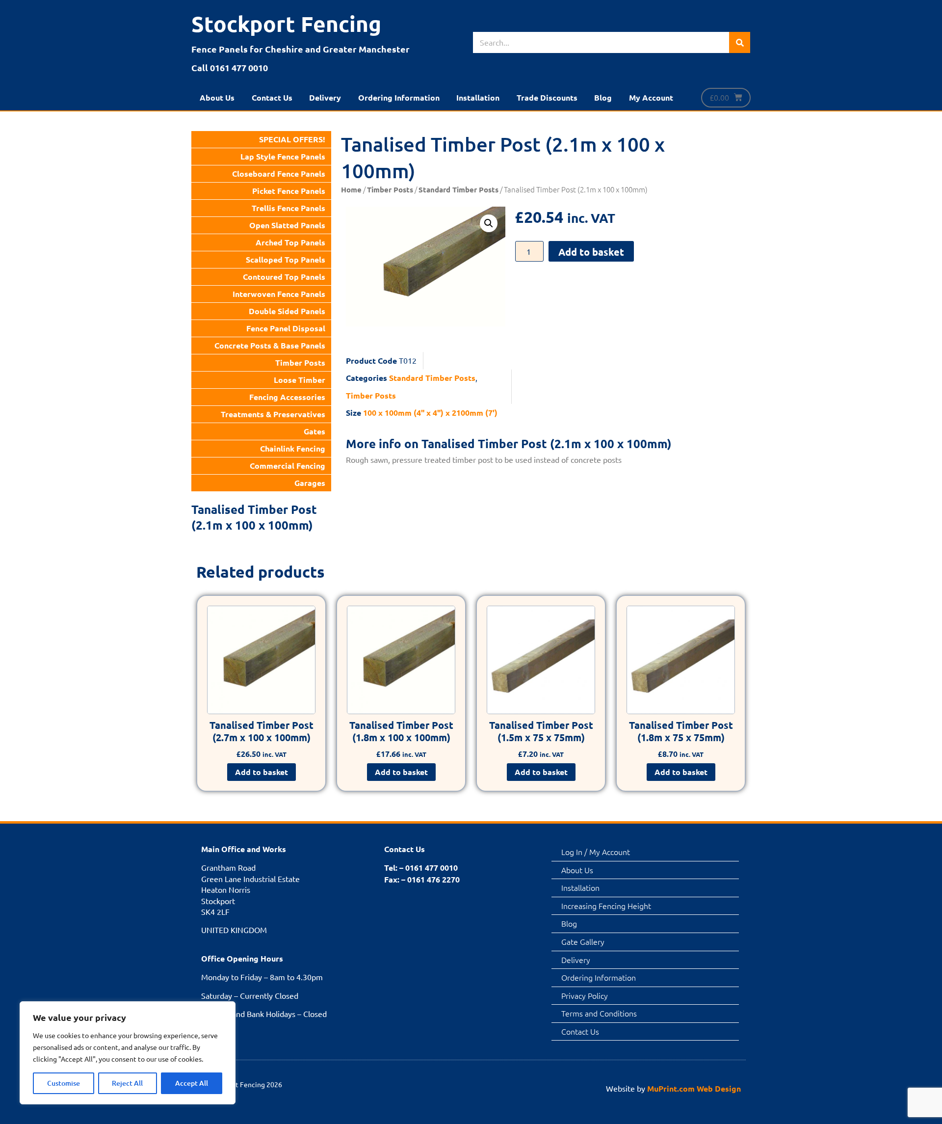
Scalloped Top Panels (285, 259)
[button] (488, 223)
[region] (128, 1052)
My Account (651, 97)
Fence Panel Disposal (285, 328)
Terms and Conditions (599, 1013)
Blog (603, 97)
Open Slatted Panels (287, 225)
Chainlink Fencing (292, 448)
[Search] (739, 42)
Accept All (191, 1083)
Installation (477, 97)
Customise (63, 1083)
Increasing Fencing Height (606, 905)
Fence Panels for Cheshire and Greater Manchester (300, 48)
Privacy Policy (584, 995)
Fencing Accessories (287, 397)
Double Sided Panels (287, 311)
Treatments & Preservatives (273, 414)
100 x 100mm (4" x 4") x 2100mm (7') (430, 412)
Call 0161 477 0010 (229, 67)
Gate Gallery (582, 941)
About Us (217, 97)
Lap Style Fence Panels (282, 156)
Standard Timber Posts (458, 189)
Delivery (325, 97)
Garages (309, 483)
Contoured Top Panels (284, 276)
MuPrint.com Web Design (694, 1088)
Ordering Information (399, 97)
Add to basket (591, 251)
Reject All (127, 1083)
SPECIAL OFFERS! (292, 139)
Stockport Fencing (286, 23)
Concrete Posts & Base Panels (269, 345)
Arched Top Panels (290, 242)
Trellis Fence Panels (288, 208)
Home (351, 189)
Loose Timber (299, 380)
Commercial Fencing (287, 465)
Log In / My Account (595, 851)
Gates (314, 431)
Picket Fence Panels (288, 191)
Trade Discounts (547, 97)
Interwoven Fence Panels (279, 294)
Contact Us (272, 97)
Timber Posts (300, 362)
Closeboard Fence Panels (278, 173)
